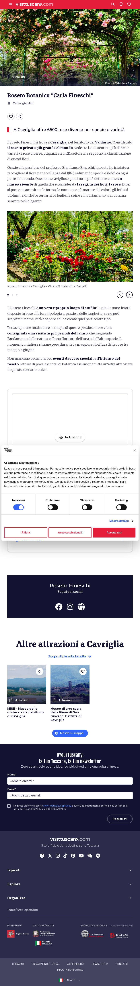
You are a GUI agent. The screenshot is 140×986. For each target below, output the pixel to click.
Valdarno (103, 142)
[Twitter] (50, 856)
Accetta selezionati (70, 532)
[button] (70, 870)
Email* (11, 789)
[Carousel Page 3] (17, 295)
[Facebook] (42, 856)
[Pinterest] (73, 856)
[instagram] (70, 606)
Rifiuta (26, 532)
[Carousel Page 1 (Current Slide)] (8, 295)
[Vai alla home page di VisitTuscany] (34, 4)
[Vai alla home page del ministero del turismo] (44, 943)
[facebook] (59, 606)
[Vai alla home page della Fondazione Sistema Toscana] (92, 933)
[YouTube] (81, 856)
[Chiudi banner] (134, 450)
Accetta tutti (114, 532)
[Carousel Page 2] (12, 295)
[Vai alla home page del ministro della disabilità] (44, 933)
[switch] (53, 507)
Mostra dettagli (119, 520)
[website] (81, 606)
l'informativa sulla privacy (57, 805)
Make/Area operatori (22, 910)
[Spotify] (98, 856)
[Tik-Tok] (65, 856)
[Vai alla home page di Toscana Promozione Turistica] (119, 935)
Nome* (11, 774)
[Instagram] (58, 856)
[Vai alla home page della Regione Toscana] (18, 934)
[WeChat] (89, 856)
